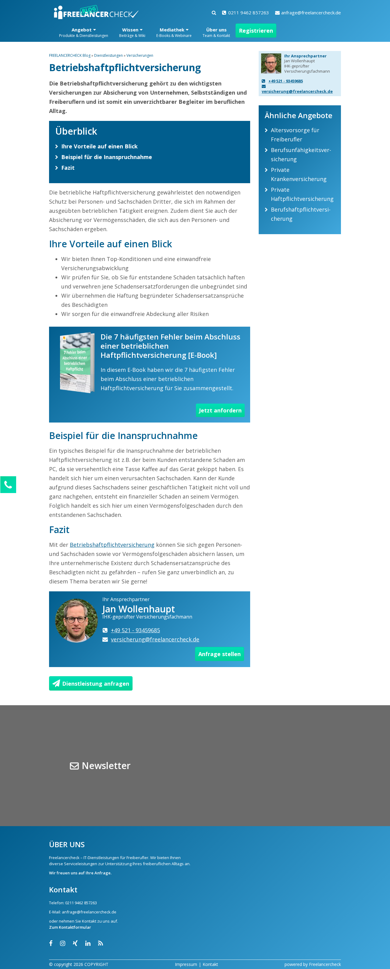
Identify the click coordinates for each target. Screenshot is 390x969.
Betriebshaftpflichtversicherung (112, 544)
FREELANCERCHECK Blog (69, 55)
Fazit (68, 167)
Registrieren (256, 30)
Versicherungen (139, 55)
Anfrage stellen (219, 654)
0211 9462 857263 (248, 12)
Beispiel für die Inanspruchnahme (106, 157)
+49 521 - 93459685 (285, 81)
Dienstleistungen (108, 55)
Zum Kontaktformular (70, 927)
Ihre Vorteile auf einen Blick (99, 146)
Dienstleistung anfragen (95, 683)
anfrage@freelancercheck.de (311, 12)
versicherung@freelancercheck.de (297, 91)
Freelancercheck (325, 964)
